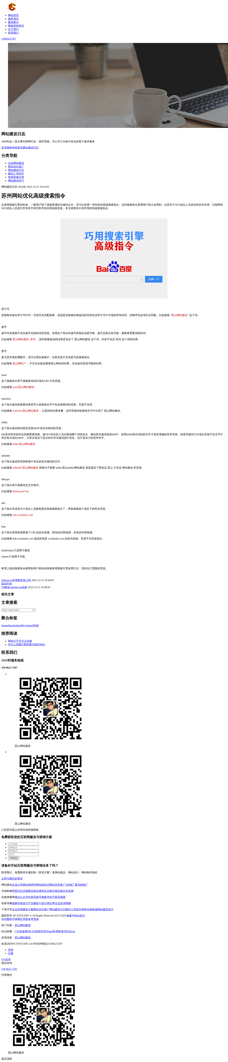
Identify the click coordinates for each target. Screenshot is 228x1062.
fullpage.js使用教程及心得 (16, 580)
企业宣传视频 (63, 903)
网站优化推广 (16, 166)
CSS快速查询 (22, 931)
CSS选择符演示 (39, 931)
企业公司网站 (20, 884)
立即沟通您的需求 (12, 878)
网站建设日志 (31, 147)
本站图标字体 (9, 919)
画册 (14, 903)
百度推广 (60, 884)
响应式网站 (48, 884)
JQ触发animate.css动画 (14, 587)
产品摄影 (33, 903)
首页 (4, 147)
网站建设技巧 (16, 180)
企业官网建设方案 (22, 909)
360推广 (70, 884)
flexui (72, 931)
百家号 (37, 897)
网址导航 (22, 919)
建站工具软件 (16, 173)
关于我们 (13, 29)
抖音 (30, 897)
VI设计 (43, 903)
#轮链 (35, 625)
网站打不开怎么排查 (20, 641)
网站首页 (13, 15)
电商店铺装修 (89, 909)
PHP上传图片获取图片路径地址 (26, 644)
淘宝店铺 (46, 890)
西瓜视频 (60, 897)
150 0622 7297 (9, 969)
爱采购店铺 (34, 890)
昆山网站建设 (23, 925)
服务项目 (13, 18)
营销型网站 (34, 884)
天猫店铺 (57, 890)
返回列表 (6, 583)
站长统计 (79, 915)
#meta (4, 625)
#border (12, 625)
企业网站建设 (16, 163)
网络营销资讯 (16, 25)
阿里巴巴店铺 (20, 890)
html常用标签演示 (58, 931)
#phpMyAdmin (24, 625)
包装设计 (22, 903)
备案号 (70, 915)
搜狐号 (45, 897)
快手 (52, 897)
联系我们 (13, 32)
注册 (10, 953)
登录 (10, 949)
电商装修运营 (16, 177)
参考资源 (33, 919)
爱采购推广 (81, 884)
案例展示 (13, 22)
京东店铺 (68, 890)
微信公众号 (21, 897)
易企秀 (51, 903)
